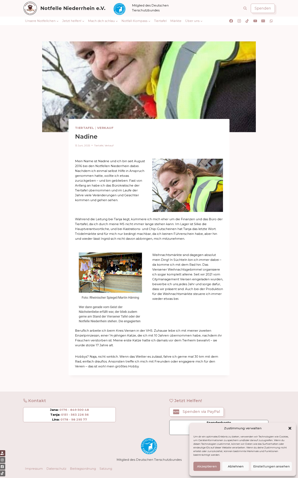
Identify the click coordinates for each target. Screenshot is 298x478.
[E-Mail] (263, 21)
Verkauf (105, 128)
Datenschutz (56, 468)
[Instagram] (239, 21)
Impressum (34, 468)
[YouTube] (255, 21)
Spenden (263, 8)
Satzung (106, 468)
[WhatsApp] (271, 21)
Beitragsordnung (83, 468)
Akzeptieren (207, 466)
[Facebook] (231, 21)
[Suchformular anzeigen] (245, 8)
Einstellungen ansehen (271, 466)
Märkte (175, 21)
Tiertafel (160, 21)
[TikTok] (247, 21)
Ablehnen (235, 466)
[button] (290, 428)
